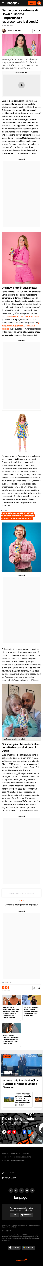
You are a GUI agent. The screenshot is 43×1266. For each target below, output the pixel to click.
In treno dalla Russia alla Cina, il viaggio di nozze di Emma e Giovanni (21, 1084)
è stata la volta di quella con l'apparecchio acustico (20, 325)
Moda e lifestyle (7, 982)
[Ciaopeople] (21, 1259)
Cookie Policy (6, 1157)
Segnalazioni (15, 1153)
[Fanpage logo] (13, 3)
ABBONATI (32, 3)
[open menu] (2, 3)
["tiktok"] (4, 1132)
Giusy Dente (17, 31)
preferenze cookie (17, 1160)
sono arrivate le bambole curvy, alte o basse (20, 316)
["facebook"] (24, 1132)
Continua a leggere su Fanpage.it (21, 904)
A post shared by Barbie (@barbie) (21, 893)
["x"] (19, 1132)
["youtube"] (14, 1132)
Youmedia (5, 1153)
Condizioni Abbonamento (22, 1157)
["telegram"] (30, 1132)
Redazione (5, 1160)
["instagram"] (9, 1132)
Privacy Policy (28, 1153)
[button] (39, 31)
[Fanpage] (21, 1198)
